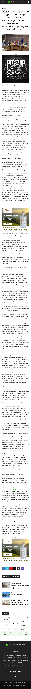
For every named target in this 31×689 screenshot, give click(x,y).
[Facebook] (3, 568)
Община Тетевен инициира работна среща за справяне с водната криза (20, 602)
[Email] (14, 568)
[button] (2, 2)
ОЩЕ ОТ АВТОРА (8, 579)
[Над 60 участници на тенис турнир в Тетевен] (6, 595)
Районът (4, 8)
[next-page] (17, 609)
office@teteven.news (21, 665)
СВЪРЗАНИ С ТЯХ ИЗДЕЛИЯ (11, 576)
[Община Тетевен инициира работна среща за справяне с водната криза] (6, 602)
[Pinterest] (11, 568)
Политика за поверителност (20, 682)
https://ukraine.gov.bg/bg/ (9, 489)
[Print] (18, 568)
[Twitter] (7, 568)
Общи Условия (8, 682)
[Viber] (22, 568)
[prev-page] (14, 609)
